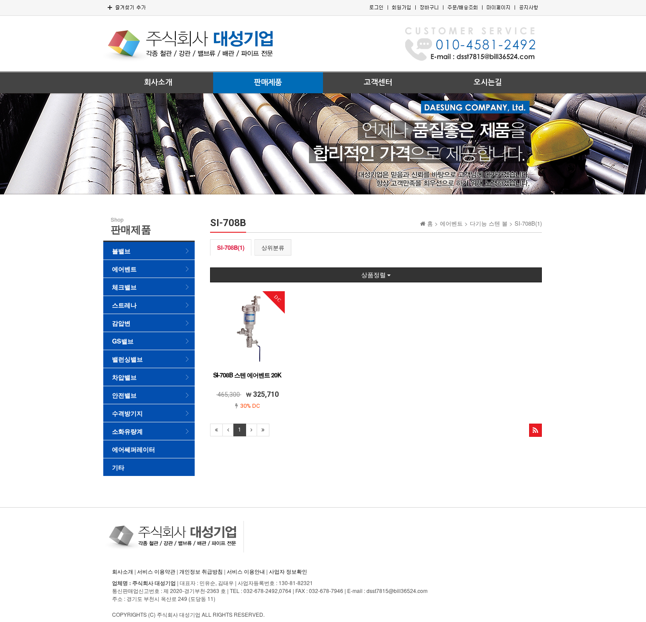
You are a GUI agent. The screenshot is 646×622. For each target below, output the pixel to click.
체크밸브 (124, 286)
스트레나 (124, 304)
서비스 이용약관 (156, 571)
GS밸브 (123, 341)
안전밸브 (124, 395)
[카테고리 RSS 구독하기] (535, 430)
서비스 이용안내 (246, 571)
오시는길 (488, 82)
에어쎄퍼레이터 (133, 449)
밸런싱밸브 (127, 359)
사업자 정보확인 (288, 571)
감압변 (121, 322)
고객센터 (378, 82)
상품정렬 (374, 274)
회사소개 (158, 82)
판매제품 (268, 82)
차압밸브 (124, 377)
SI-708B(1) (230, 247)
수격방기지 (127, 413)
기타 (118, 467)
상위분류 (272, 247)
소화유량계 (127, 431)
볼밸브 (121, 250)
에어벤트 (124, 268)
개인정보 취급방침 (201, 571)
